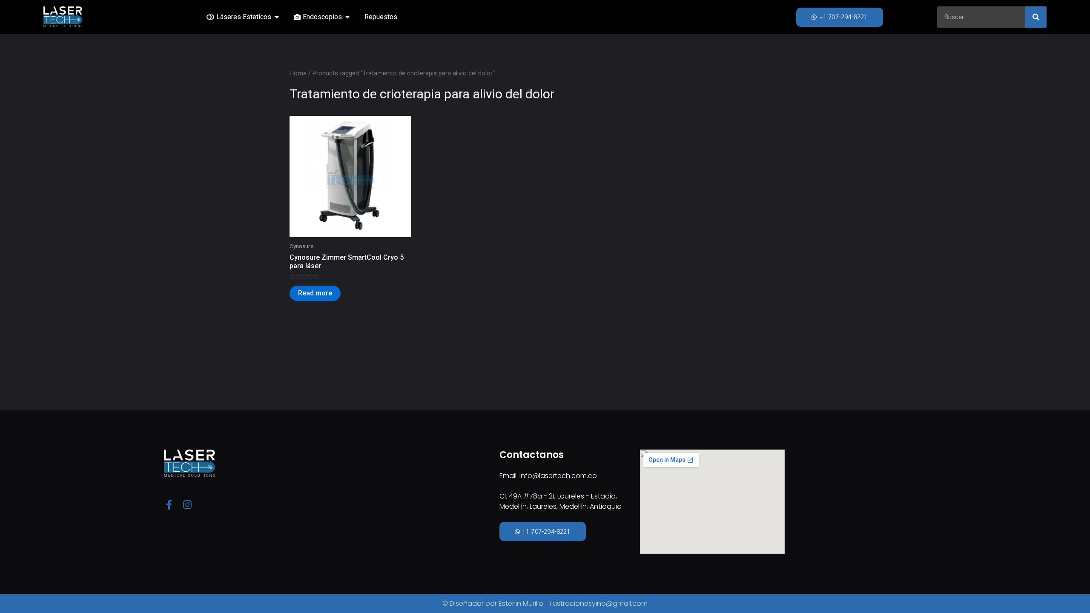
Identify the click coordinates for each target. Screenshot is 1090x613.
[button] (276, 17)
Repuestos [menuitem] (380, 17)
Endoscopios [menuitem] (322, 17)
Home (298, 73)
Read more (315, 293)
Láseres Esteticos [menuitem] (243, 17)
